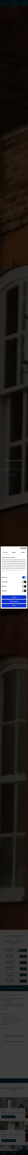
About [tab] (23, 552)
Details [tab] (14, 552)
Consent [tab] (5, 552)
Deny (14, 605)
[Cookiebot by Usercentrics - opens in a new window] (20, 548)
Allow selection (14, 601)
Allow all (14, 597)
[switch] (24, 582)
